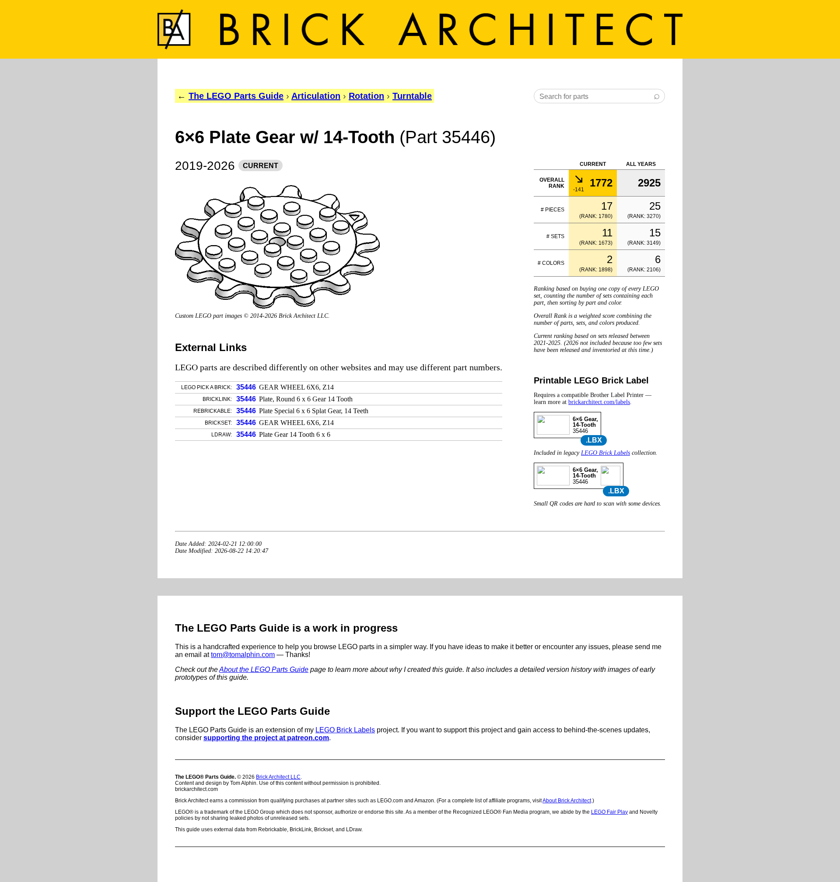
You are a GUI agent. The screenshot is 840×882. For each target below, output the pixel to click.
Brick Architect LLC (278, 777)
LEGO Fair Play (609, 812)
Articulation (315, 96)
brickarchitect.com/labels (599, 402)
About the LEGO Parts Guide (263, 669)
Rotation (366, 96)
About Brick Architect (566, 801)
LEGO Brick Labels (605, 453)
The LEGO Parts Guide (236, 96)
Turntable (412, 96)
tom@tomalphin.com (243, 654)
